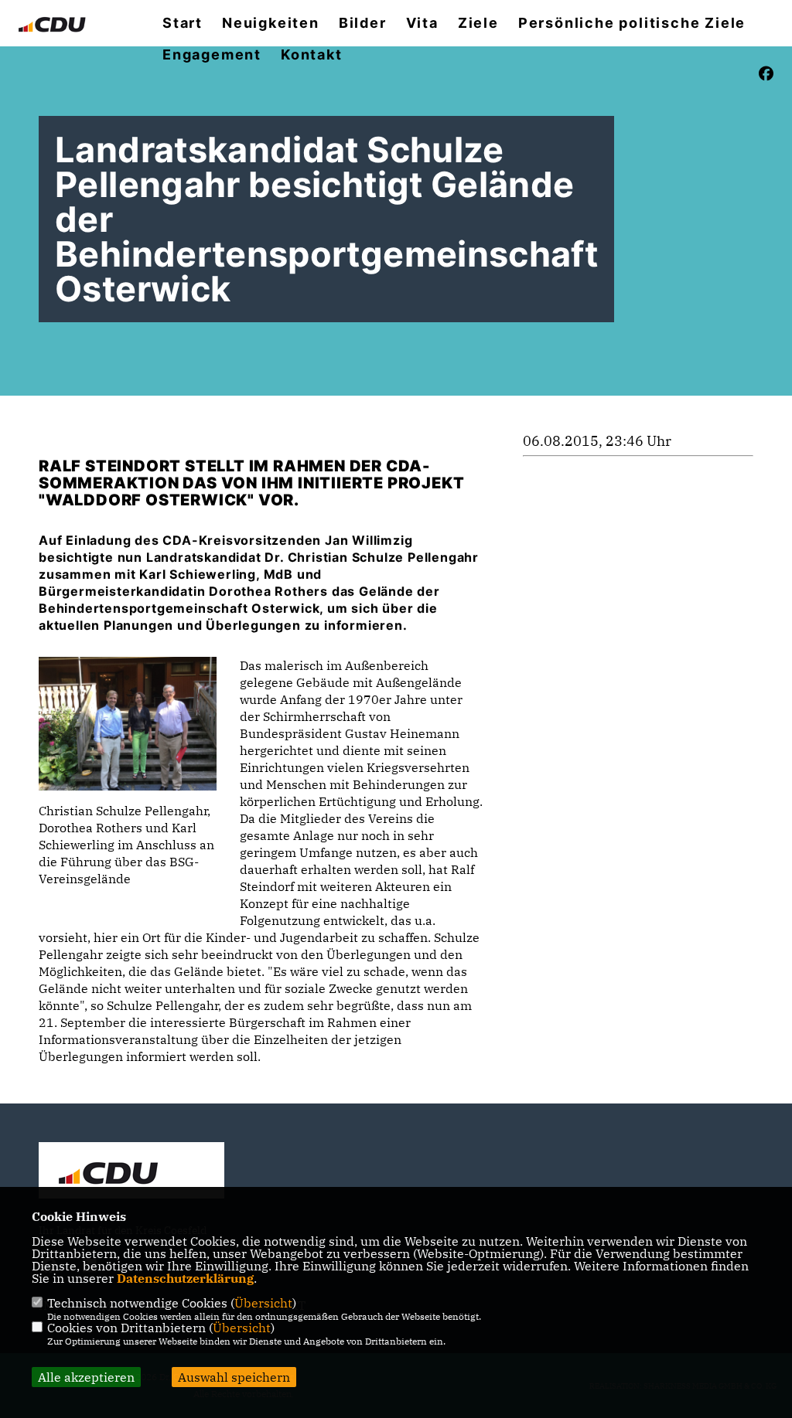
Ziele (478, 23)
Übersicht (263, 1303)
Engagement (211, 55)
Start (182, 23)
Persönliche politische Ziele (632, 23)
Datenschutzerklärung (185, 1278)
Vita (422, 23)
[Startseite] (131, 1172)
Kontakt (312, 55)
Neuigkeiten (270, 23)
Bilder (363, 23)
